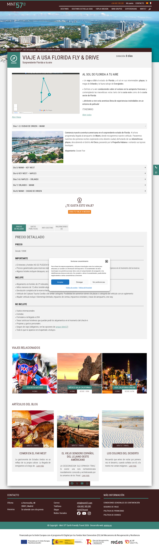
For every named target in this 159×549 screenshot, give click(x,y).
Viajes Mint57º (16, 50)
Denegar (79, 282)
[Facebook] (79, 514)
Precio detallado (19, 228)
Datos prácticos (33, 228)
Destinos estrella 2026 (82, 9)
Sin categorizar (29, 50)
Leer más (40, 466)
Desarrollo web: (101, 525)
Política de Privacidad (85, 288)
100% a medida (102, 9)
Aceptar (60, 282)
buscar (150, 9)
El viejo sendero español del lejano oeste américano (78, 456)
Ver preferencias (99, 282)
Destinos (65, 9)
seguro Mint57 (62, 327)
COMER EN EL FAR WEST (32, 453)
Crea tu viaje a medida (79, 212)
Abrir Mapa (16, 117)
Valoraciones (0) (62, 228)
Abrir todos (86, 115)
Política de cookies (72, 288)
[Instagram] (90, 514)
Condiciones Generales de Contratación (122, 503)
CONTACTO (139, 3)
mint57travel (82, 509)
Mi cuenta (129, 3)
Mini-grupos (117, 9)
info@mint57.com (84, 503)
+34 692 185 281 (117, 3)
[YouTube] (84, 514)
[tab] (19, 227)
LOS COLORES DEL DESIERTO (123, 453)
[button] (106, 261)
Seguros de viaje (111, 507)
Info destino (47, 228)
